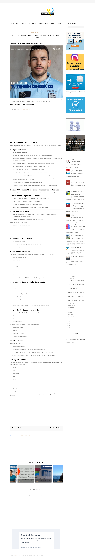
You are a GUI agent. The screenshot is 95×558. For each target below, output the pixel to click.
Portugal (24, 23)
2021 (68, 327)
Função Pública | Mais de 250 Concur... (18, 481)
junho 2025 (70, 310)
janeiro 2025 (70, 319)
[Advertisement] (47, 8)
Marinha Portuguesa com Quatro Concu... (53, 481)
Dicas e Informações (43, 23)
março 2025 (70, 316)
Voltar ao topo (80, 555)
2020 (68, 329)
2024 (68, 321)
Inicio (12, 23)
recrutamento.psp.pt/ (25, 109)
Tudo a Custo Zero (25, 435)
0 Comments (15, 422)
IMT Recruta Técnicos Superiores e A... (36, 481)
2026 (68, 273)
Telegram (60, 23)
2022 (68, 325)
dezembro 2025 (71, 276)
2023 (68, 323)
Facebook (53, 23)
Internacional (32, 23)
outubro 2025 (70, 303)
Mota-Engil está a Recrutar (76, 247)
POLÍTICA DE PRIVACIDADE (70, 23)
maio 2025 (70, 312)
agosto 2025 (70, 307)
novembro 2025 (71, 278)
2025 (68, 274)
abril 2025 (70, 314)
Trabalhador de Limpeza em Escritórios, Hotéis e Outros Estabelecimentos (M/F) (76, 193)
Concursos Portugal (36, 32)
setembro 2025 (71, 305)
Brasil (17, 23)
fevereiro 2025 (71, 318)
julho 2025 (70, 309)
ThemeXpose (18, 555)
